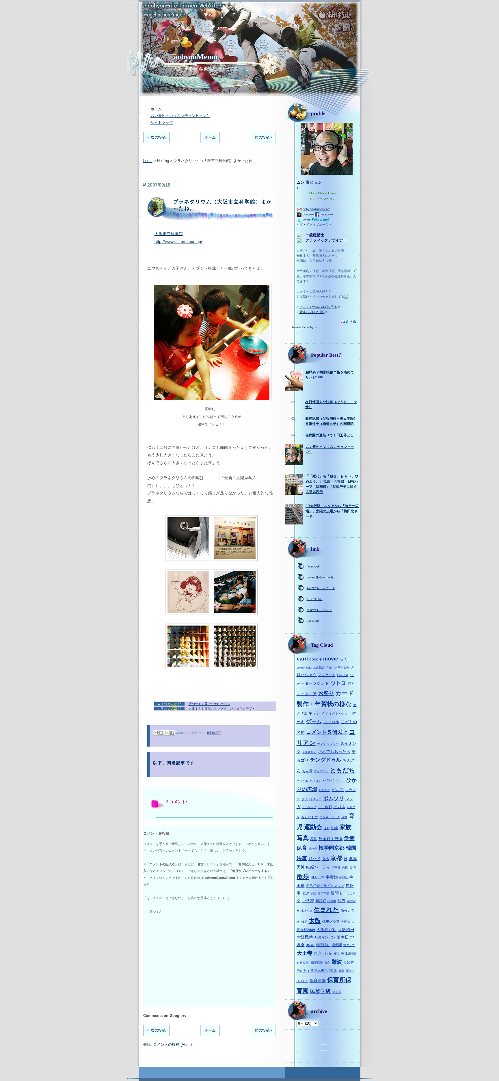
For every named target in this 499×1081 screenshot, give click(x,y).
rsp (342, 659)
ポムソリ (333, 798)
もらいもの (309, 817)
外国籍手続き (331, 838)
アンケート (327, 675)
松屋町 (331, 901)
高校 (345, 867)
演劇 (326, 828)
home (147, 161)
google (315, 659)
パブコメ (315, 780)
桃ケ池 (339, 954)
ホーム (156, 109)
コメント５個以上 (327, 732)
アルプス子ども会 (337, 667)
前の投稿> (263, 137)
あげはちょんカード (321, 588)
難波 (337, 962)
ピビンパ (324, 790)
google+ (308, 214)
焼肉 (342, 900)
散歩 (303, 876)
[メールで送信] (156, 733)
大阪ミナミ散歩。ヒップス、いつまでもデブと (222, 708)
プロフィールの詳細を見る (318, 306)
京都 (336, 858)
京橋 (325, 859)
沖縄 (334, 828)
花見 (313, 839)
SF (347, 659)
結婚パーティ (318, 867)
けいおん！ (343, 713)
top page (313, 620)
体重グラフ (331, 922)
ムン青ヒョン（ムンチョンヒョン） (180, 116)
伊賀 (344, 817)
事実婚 (332, 877)
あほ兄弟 (319, 667)
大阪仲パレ (326, 929)
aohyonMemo (195, 57)
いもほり (343, 675)
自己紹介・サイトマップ (325, 886)
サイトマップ (161, 122)
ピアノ (340, 780)
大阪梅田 (346, 929)
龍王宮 (336, 991)
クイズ (330, 713)
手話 (313, 893)
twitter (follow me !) (320, 577)
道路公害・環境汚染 (310, 962)
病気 (333, 970)
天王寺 (304, 953)
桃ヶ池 (327, 953)
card (302, 659)
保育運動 (318, 980)
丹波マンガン (324, 937)
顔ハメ (314, 858)
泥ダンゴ (349, 945)
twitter (307, 219)
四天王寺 (317, 877)
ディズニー (321, 771)
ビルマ (338, 789)
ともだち (342, 770)
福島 (342, 970)
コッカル (331, 721)
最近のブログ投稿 (312, 312)
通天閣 (337, 945)
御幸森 (336, 867)
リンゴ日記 (315, 599)
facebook (327, 214)
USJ (309, 667)
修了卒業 (323, 893)
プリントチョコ (311, 799)
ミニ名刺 (325, 807)
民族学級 (320, 991)
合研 (352, 867)
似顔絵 (343, 877)
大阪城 (345, 921)
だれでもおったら (334, 751)
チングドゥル (325, 760)
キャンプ (316, 713)
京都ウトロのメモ (319, 610)
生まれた (326, 909)
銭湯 (304, 921)
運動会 (313, 827)
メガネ (339, 806)
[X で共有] (167, 733)
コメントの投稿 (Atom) (172, 1044)
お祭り (326, 693)
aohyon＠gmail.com (316, 209)
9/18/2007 (214, 732)
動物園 (350, 954)
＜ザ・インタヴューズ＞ (314, 224)
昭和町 (321, 901)
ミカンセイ (309, 807)
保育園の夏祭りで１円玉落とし (329, 435)
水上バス (306, 910)
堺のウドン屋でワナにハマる (209, 704)
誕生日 (343, 937)
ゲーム (314, 721)
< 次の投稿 (156, 137)
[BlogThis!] (161, 733)
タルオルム (309, 751)
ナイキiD (302, 780)
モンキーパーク (330, 817)
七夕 (305, 893)
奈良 (327, 962)
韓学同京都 (332, 848)
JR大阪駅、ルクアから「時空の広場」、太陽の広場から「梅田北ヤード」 (332, 511)
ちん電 (307, 771)
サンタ (321, 743)
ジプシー (333, 743)
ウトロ (338, 683)
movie (330, 659)
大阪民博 (305, 937)
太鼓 (315, 920)
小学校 (308, 900)
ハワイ (329, 780)
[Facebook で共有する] (172, 733)
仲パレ (310, 945)
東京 (318, 953)
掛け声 (312, 848)
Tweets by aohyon (304, 327)
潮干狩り (323, 945)
